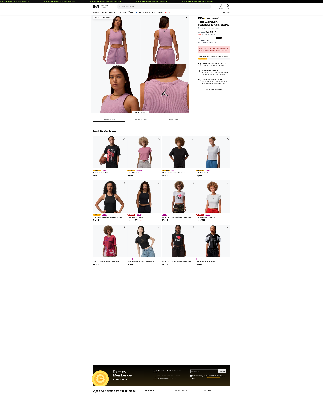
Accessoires (146, 12)
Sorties (160, 12)
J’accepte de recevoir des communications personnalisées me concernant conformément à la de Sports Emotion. (208, 377)
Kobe (131, 12)
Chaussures (96, 12)
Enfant (154, 12)
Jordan (124, 12)
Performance (113, 12)
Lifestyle (104, 12)
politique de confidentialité (213, 376)
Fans (139, 12)
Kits (223, 12)
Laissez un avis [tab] (173, 119)
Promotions (168, 12)
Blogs (228, 12)
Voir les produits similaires (214, 89)
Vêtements (98, 17)
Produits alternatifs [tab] (109, 119)
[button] (214, 72)
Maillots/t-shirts (107, 17)
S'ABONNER (222, 371)
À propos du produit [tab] (141, 119)
